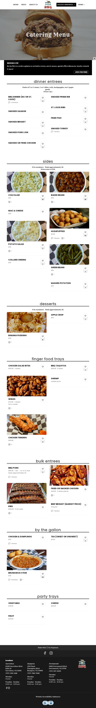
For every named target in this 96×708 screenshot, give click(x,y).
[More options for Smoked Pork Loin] (42, 133)
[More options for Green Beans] (85, 268)
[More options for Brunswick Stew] (42, 574)
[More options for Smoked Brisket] (42, 123)
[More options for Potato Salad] (42, 245)
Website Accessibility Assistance (48, 697)
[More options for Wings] (42, 400)
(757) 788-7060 (33, 673)
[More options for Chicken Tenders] (42, 438)
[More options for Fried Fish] (85, 119)
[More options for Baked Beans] (85, 196)
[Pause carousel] (94, 58)
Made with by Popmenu (29, 647)
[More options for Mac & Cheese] (42, 211)
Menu (23, 5)
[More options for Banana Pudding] (42, 336)
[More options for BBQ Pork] (42, 469)
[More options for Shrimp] (85, 379)
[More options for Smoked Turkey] (85, 129)
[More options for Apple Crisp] (85, 316)
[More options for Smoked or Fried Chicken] (42, 144)
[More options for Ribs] (42, 507)
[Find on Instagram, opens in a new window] (51, 653)
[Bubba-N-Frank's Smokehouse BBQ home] (48, 4)
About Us (33, 5)
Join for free (81, 72)
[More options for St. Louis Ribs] (85, 108)
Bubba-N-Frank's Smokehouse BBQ (82, 664)
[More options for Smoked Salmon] (42, 112)
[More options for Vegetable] (42, 604)
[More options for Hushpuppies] (85, 232)
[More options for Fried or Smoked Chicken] (85, 489)
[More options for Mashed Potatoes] (85, 284)
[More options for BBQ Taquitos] (85, 366)
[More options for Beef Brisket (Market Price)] (85, 505)
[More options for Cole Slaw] (42, 196)
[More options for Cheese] (85, 604)
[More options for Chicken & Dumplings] (42, 537)
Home (15, 5)
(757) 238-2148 (11, 673)
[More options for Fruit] (42, 617)
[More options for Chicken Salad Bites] (42, 366)
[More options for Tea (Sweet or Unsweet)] (85, 537)
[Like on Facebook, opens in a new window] (45, 653)
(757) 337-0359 (55, 671)
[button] (81, 5)
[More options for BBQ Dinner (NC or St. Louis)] (42, 98)
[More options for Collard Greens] (42, 260)
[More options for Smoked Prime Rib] (85, 98)
